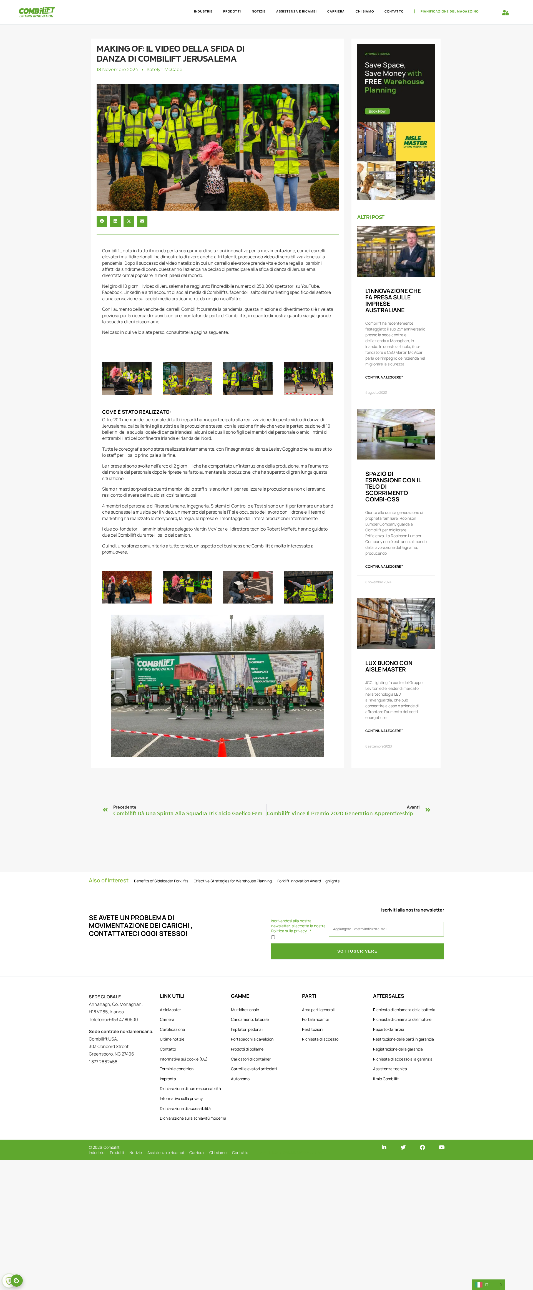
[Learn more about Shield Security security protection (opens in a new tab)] (9, 1281)
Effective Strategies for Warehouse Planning (233, 880)
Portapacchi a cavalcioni (252, 1039)
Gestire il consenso (17, 1280)
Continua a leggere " (384, 377)
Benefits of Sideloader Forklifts (161, 880)
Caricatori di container (251, 1059)
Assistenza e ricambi (296, 11)
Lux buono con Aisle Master (389, 666)
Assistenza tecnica (390, 1068)
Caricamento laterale (250, 1019)
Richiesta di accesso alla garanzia (403, 1059)
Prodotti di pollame (247, 1049)
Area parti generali (318, 1009)
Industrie (203, 11)
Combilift (112, 1147)
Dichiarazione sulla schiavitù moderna (193, 1118)
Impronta (168, 1078)
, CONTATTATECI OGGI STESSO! (141, 929)
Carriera (336, 11)
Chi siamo (365, 11)
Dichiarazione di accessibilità (185, 1108)
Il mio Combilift (386, 1078)
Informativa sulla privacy (181, 1098)
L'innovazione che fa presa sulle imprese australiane (393, 300)
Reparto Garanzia (388, 1029)
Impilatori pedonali (247, 1029)
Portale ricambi (315, 1019)
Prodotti (232, 11)
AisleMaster (170, 1009)
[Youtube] (441, 1147)
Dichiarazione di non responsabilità (190, 1088)
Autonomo (240, 1078)
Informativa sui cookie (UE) (184, 1059)
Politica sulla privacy (289, 930)
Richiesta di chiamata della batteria (404, 1009)
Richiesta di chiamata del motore (402, 1019)
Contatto (394, 11)
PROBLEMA (148, 917)
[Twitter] (403, 1147)
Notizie (259, 11)
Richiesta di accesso (320, 1039)
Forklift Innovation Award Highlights (308, 880)
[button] (102, 221)
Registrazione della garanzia (398, 1049)
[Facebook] (422, 1147)
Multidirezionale (245, 1009)
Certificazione (172, 1029)
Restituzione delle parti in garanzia (403, 1039)
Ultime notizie (172, 1039)
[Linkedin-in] (384, 1147)
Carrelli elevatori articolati (254, 1068)
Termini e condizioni (177, 1068)
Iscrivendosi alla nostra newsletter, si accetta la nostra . (298, 925)
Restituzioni (312, 1029)
